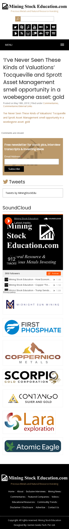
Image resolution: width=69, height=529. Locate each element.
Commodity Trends (47, 502)
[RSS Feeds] (22, 35)
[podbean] (47, 35)
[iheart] (53, 29)
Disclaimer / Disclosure (21, 507)
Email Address (13, 156)
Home (11, 491)
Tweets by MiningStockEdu (20, 193)
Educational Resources (23, 502)
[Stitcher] (41, 29)
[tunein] (34, 35)
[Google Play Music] (47, 29)
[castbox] (41, 35)
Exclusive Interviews (35, 491)
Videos (55, 496)
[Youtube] (34, 29)
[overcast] (28, 35)
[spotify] (53, 35)
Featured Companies (38, 496)
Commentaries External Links (17, 106)
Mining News (54, 491)
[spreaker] (15, 35)
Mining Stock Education (49, 520)
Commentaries (50, 103)
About (20, 491)
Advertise (40, 507)
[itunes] (28, 29)
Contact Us (53, 507)
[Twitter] (15, 29)
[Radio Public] (22, 29)
